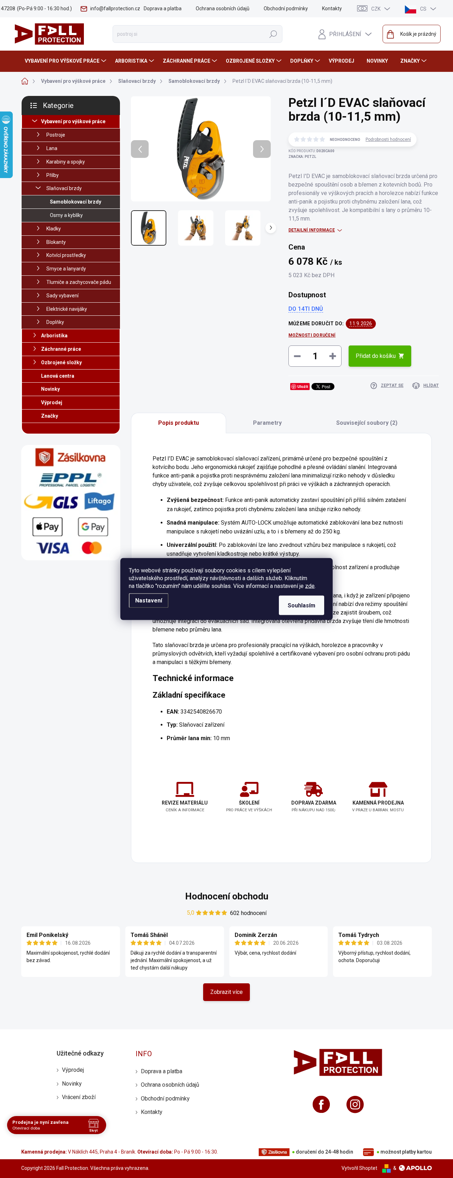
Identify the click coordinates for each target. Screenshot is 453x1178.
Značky (49, 416)
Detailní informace (311, 230)
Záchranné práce (61, 349)
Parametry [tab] (267, 422)
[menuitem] (66, 61)
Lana (51, 148)
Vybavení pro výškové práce (73, 121)
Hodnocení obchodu (226, 896)
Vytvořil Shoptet (359, 1168)
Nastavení (148, 600)
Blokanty (56, 242)
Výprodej (51, 402)
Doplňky (55, 322)
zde (310, 586)
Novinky (50, 389)
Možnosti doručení (312, 335)
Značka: (302, 157)
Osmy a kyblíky (66, 215)
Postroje (55, 135)
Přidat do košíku (376, 356)
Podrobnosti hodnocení (388, 139)
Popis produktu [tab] (178, 422)
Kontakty (332, 8)
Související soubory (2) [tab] (366, 422)
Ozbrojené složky (61, 362)
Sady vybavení (62, 295)
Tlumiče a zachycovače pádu (78, 282)
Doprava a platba (163, 8)
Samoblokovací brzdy (75, 202)
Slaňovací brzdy (64, 188)
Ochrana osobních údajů (223, 8)
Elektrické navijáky (66, 309)
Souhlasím (301, 605)
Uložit (302, 386)
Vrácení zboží (79, 1097)
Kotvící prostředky (66, 255)
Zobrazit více (226, 992)
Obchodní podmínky (286, 8)
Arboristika (54, 335)
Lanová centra (57, 376)
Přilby (52, 175)
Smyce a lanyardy (66, 268)
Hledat (273, 34)
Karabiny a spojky (65, 162)
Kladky (53, 228)
